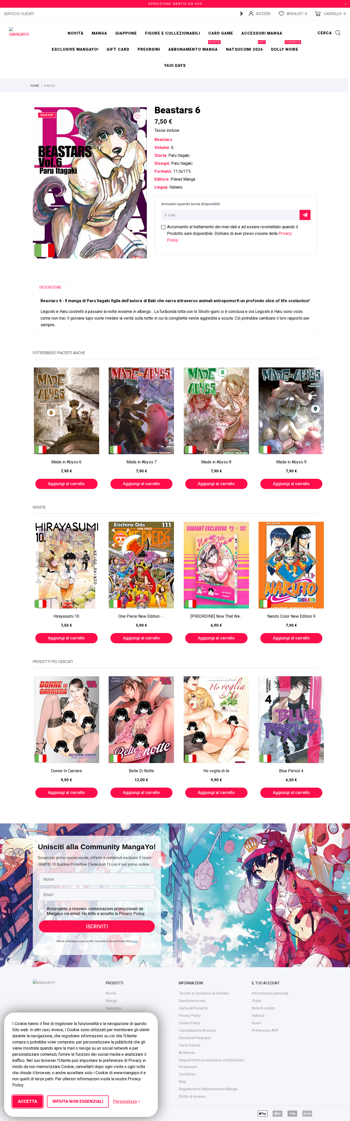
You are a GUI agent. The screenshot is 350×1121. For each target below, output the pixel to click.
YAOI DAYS (175, 65)
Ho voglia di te (216, 770)
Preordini (149, 49)
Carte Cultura (189, 1045)
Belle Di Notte (141, 770)
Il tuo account (266, 983)
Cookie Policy (189, 1023)
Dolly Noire (285, 46)
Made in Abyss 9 (291, 462)
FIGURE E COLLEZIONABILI (172, 33)
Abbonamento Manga (194, 46)
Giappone (126, 33)
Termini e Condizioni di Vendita (204, 993)
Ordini (256, 1001)
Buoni (256, 1023)
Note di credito (263, 1008)
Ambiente (187, 1053)
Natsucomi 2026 (245, 46)
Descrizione (50, 287)
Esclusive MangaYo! (75, 49)
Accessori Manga (261, 33)
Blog (182, 1082)
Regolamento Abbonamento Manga (208, 1089)
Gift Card (118, 49)
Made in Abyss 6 (66, 462)
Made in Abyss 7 (141, 462)
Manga (99, 33)
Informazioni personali (270, 993)
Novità (76, 33)
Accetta (27, 1101)
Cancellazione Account (197, 1030)
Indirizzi (258, 1016)
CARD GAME (220, 33)
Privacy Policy (190, 1016)
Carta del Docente (193, 1008)
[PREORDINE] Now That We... (216, 616)
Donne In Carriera (66, 770)
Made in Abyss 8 (216, 462)
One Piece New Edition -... (141, 616)
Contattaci (187, 1074)
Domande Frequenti (195, 1038)
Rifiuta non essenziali (78, 1101)
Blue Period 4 (291, 770)
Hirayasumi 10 (66, 616)
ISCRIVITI (97, 926)
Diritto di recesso (192, 1096)
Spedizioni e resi (192, 1001)
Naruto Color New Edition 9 (291, 616)
